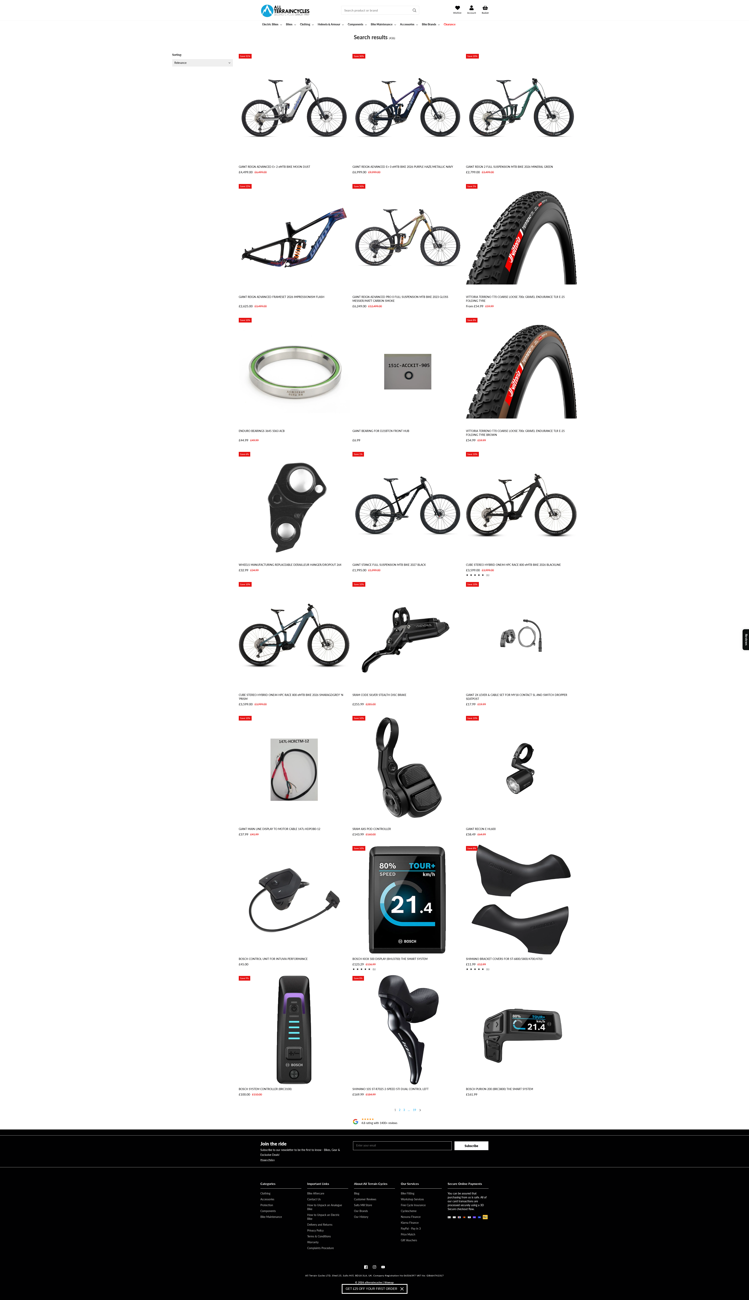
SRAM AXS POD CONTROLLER (371, 829)
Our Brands (361, 1211)
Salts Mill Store (363, 1205)
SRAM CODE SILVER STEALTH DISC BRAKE (379, 695)
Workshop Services (412, 1199)
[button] (272, 24)
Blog (356, 1193)
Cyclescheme (408, 1211)
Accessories (267, 1199)
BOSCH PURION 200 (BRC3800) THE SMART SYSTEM (499, 1089)
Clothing (265, 1193)
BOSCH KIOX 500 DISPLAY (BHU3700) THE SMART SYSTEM (390, 959)
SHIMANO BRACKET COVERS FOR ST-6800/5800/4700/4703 (504, 959)
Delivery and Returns (319, 1224)
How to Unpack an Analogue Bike (324, 1207)
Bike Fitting (407, 1193)
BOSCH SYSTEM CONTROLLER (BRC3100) (265, 1089)
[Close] (402, 1288)
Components (268, 1211)
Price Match (408, 1234)
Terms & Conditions (319, 1236)
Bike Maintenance (271, 1216)
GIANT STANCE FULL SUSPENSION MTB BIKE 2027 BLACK (389, 564)
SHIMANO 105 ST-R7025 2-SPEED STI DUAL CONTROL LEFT (390, 1089)
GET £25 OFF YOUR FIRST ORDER (371, 1288)
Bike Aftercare (315, 1193)
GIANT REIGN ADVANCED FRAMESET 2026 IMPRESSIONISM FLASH (281, 297)
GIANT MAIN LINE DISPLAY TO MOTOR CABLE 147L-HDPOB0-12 (279, 829)
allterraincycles (373, 1282)
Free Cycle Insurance (413, 1205)
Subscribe (471, 1146)
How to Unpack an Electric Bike (323, 1216)
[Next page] (420, 1110)
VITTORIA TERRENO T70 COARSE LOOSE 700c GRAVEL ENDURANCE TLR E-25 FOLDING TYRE (515, 298)
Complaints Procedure (320, 1248)
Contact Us (314, 1199)
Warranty (313, 1242)
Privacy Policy (267, 1160)
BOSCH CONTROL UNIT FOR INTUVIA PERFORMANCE (273, 959)
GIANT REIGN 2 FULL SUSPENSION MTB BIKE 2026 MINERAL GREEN (509, 166)
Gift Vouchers (409, 1240)
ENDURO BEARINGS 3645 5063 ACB (262, 431)
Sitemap (389, 1282)
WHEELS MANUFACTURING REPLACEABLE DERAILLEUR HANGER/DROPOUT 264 (290, 564)
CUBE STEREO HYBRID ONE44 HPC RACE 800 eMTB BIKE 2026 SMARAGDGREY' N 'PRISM (291, 696)
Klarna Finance (410, 1222)
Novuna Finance (411, 1216)
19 (414, 1110)
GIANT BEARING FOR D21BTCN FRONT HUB (380, 431)
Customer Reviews (365, 1199)
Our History (361, 1216)
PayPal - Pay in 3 (411, 1228)
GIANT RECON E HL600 (481, 829)
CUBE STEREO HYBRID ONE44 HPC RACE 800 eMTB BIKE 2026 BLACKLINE (513, 564)
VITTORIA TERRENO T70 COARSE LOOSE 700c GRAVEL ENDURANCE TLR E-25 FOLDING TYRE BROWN (515, 432)
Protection (266, 1205)
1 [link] (395, 1110)
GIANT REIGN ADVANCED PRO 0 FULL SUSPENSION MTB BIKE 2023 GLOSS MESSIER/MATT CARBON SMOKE (400, 298)
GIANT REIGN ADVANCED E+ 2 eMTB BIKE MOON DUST (274, 166)
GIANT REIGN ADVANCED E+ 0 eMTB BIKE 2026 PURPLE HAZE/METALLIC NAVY (402, 166)
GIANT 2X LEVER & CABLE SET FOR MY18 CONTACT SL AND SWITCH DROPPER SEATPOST (516, 696)
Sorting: (177, 54)
